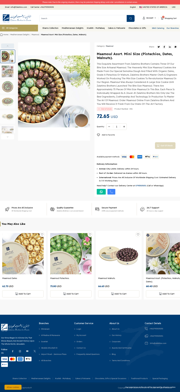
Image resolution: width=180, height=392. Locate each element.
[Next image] (7, 136)
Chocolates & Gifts (137, 28)
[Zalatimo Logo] (17, 18)
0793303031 (140, 185)
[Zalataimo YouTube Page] (27, 351)
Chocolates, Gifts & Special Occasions (110, 378)
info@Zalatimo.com (18, 7)
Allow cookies (13, 387)
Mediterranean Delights (72, 28)
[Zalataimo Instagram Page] (20, 351)
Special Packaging (160, 378)
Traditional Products (139, 378)
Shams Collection (50, 28)
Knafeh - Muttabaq (96, 28)
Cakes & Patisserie (116, 28)
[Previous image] (7, 46)
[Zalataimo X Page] (35, 351)
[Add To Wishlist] (42, 234)
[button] (7, 56)
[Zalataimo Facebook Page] (13, 351)
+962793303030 (47, 7)
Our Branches (172, 28)
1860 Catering (158, 28)
